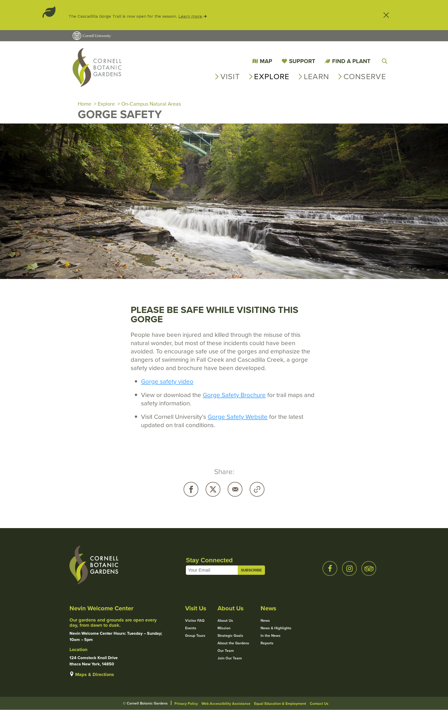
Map (266, 61)
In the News (271, 635)
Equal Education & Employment (280, 703)
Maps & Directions (94, 674)
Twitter (213, 489)
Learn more (190, 16)
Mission (224, 628)
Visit (230, 76)
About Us (225, 620)
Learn (316, 76)
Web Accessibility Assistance (225, 703)
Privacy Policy (186, 703)
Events (190, 628)
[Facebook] (191, 489)
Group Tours (195, 635)
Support (302, 61)
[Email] (235, 489)
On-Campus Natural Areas (151, 103)
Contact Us (319, 703)
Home (84, 103)
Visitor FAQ (195, 620)
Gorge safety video (167, 381)
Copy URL (257, 489)
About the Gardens (233, 643)
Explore (271, 76)
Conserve (365, 76)
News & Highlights (276, 628)
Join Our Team (230, 658)
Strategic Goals (230, 635)
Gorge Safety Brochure (234, 394)
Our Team (226, 650)
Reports (267, 643)
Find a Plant (351, 61)
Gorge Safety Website (238, 416)
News (265, 620)
